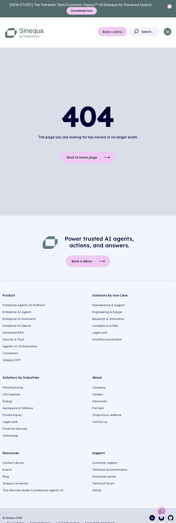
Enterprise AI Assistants (19, 318)
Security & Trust (13, 339)
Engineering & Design (107, 312)
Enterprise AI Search (17, 325)
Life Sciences (11, 394)
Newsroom (99, 401)
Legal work (99, 332)
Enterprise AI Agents (17, 312)
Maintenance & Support (108, 305)
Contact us (99, 421)
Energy (7, 401)
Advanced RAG (13, 332)
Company (99, 387)
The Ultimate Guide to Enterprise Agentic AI (33, 490)
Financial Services (15, 428)
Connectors (10, 353)
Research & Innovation (108, 318)
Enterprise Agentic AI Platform (24, 305)
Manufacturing (13, 387)
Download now (82, 11)
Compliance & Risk (105, 325)
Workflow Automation (107, 339)
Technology (10, 435)
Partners (98, 408)
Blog (6, 476)
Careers (97, 394)
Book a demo (112, 31)
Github (96, 490)
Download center (104, 476)
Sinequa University (15, 483)
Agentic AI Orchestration (20, 346)
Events (7, 469)
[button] (167, 31)
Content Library (13, 462)
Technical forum (103, 483)
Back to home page (82, 157)
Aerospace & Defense (18, 408)
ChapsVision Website (106, 415)
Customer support (104, 462)
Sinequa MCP (12, 360)
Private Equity (12, 415)
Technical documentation (109, 469)
